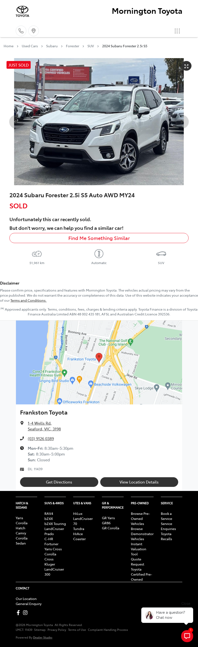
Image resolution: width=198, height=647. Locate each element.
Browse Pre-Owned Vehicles (140, 518)
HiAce (78, 533)
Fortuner (51, 543)
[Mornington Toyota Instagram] (26, 612)
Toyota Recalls (166, 536)
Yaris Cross (53, 548)
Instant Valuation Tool (138, 548)
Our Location (26, 598)
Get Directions (59, 481)
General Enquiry (29, 603)
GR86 (106, 522)
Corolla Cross (50, 556)
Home (9, 45)
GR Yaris (108, 517)
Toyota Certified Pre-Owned (141, 574)
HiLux (77, 513)
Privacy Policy (57, 630)
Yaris (19, 517)
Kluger (49, 564)
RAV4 (48, 513)
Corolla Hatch (22, 525)
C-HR (48, 538)
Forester (72, 45)
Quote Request (137, 561)
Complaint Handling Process (108, 630)
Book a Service (166, 516)
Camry (21, 533)
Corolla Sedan (22, 540)
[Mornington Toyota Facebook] (19, 612)
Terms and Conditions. (28, 300)
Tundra (78, 528)
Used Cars (30, 45)
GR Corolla (110, 527)
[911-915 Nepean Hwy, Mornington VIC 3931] (33, 30)
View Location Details (139, 481)
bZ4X (48, 518)
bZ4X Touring (55, 523)
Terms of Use (77, 630)
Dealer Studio (42, 637)
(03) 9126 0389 (41, 438)
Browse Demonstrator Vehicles (142, 533)
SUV (90, 45)
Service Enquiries (168, 526)
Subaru (52, 45)
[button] (177, 31)
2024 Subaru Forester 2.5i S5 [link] (124, 45)
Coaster (79, 538)
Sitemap (40, 630)
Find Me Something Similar (99, 238)
